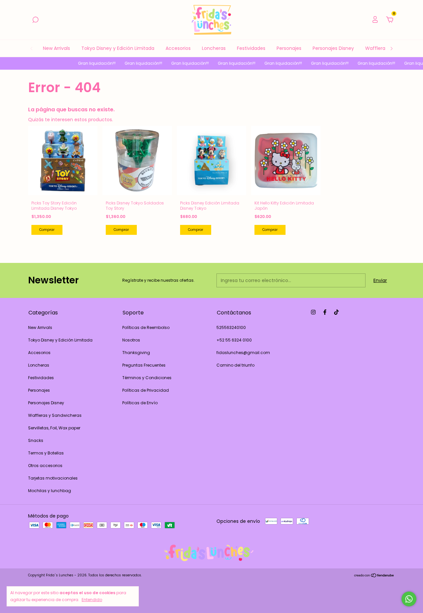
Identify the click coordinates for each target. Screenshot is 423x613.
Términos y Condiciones (147, 377)
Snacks (35, 440)
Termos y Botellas (46, 453)
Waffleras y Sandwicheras (55, 415)
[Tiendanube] (374, 576)
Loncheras (214, 48)
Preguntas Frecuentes (144, 365)
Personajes (289, 48)
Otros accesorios (45, 465)
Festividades (251, 48)
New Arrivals (56, 48)
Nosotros (131, 340)
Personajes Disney (333, 48)
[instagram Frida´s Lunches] (313, 312)
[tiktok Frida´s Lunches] (336, 312)
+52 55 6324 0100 (234, 340)
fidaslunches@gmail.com (243, 352)
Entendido (92, 599)
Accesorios (178, 48)
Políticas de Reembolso (146, 327)
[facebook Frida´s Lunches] (324, 312)
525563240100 (231, 327)
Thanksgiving (136, 352)
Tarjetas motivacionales (53, 478)
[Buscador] (35, 20)
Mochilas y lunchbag (49, 490)
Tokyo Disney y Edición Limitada (117, 48)
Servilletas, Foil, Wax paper (54, 428)
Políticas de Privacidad (145, 390)
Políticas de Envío (140, 403)
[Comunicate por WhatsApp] (409, 599)
